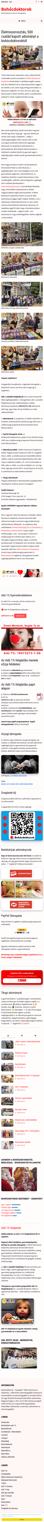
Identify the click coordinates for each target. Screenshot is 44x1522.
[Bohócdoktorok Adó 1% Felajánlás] (7, 1076)
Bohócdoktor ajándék (22, 1142)
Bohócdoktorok (16, 9)
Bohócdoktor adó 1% (8, 1425)
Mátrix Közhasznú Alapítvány (28, 549)
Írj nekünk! (25, 1023)
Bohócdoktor (17, 530)
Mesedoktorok (6, 1429)
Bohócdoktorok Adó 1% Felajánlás (27, 1075)
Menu (23, 21)
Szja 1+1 (4, 1505)
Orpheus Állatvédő (7, 1457)
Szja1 (3, 1499)
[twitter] (39, 1)
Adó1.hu (4, 1471)
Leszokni (4, 1435)
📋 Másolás (20, 616)
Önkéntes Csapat (21, 1053)
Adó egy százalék (7, 1493)
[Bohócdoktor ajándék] (7, 1142)
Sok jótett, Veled (21, 1109)
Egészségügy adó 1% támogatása (27, 1131)
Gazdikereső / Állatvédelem (11, 1432)
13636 (3, 1483)
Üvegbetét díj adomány (9, 1508)
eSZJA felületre (16, 673)
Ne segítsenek (6, 1215)
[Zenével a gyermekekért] (7, 1098)
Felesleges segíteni (8, 1213)
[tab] (8, 1036)
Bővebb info (10, 1516)
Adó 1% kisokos (6, 1486)
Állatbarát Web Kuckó (9, 1480)
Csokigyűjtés (5, 1474)
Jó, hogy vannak (7, 1210)
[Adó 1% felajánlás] (7, 1087)
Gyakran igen (6, 1207)
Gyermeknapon (20, 1064)
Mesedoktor (5, 530)
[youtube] (41, 1)
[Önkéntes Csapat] (7, 1053)
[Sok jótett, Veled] (7, 1110)
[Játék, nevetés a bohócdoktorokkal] (7, 1042)
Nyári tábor (5, 1454)
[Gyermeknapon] (7, 1064)
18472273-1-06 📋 (22, 122)
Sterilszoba (5, 1422)
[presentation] (8, 1036)
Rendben (22, 1519)
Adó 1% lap (5, 1489)
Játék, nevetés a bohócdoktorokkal (27, 1041)
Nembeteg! (5, 1441)
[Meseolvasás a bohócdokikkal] (7, 1120)
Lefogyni (4, 1438)
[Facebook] (36, 1)
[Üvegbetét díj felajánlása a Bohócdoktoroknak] (22, 826)
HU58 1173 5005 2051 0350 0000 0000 (17, 784)
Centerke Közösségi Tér (20, 527)
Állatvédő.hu (5, 1450)
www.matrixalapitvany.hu (11, 186)
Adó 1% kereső (6, 1496)
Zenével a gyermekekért (23, 1098)
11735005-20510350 (18, 776)
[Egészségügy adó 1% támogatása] (7, 1131)
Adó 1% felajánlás (21, 1087)
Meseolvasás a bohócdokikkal (26, 1120)
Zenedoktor (36, 527)
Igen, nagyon (6, 1204)
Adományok (5, 1447)
